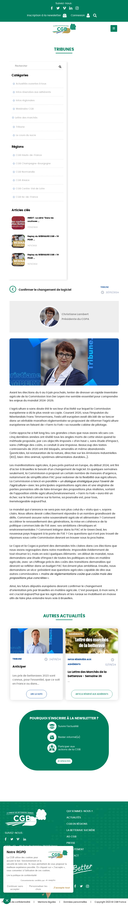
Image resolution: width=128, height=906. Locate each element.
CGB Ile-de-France (27, 197)
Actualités (73, 817)
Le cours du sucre (26, 135)
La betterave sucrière (80, 830)
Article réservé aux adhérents (92, 694)
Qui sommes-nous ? (79, 811)
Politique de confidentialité (16, 902)
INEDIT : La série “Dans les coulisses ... (41, 219)
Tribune (20, 127)
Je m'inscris (64, 761)
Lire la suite (36, 694)
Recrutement (75, 849)
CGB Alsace (23, 180)
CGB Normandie (25, 172)
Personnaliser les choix (38, 887)
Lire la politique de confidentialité (22, 875)
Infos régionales (25, 100)
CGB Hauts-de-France (29, 155)
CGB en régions (76, 824)
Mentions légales (47, 902)
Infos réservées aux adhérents (33, 92)
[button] (7, 900)
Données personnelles (75, 902)
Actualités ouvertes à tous (31, 84)
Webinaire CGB (25, 109)
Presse (70, 843)
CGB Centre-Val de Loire (30, 188)
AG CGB (71, 836)
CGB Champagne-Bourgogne (33, 163)
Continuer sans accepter (15, 887)
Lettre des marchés (26, 118)
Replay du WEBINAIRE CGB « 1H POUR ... (43, 238)
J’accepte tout (62, 887)
